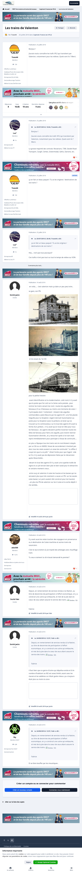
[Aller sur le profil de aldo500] (56, 107)
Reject (28, 862)
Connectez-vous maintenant (59, 790)
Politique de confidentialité (12, 846)
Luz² (15, 133)
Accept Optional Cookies (47, 862)
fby (14, 737)
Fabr (53, 638)
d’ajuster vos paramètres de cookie (14, 856)
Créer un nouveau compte (22, 790)
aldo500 (15, 548)
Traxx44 (15, 57)
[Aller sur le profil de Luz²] (51, 107)
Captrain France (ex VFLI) (42, 35)
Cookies (26, 846)
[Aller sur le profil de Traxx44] (6, 35)
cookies (21, 854)
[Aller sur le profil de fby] (61, 107)
